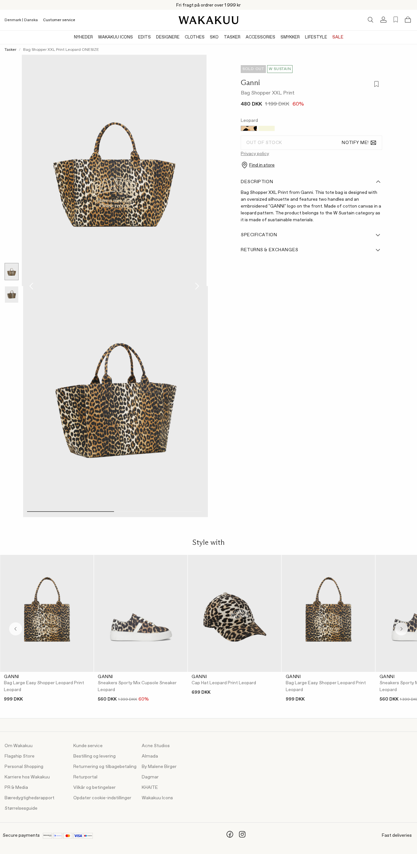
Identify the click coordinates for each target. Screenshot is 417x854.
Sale (337, 37)
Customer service (59, 20)
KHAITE (150, 787)
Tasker (232, 37)
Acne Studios (156, 746)
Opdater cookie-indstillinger (102, 798)
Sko (214, 37)
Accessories (260, 37)
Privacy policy (255, 154)
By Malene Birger (159, 767)
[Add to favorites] (375, 84)
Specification (259, 235)
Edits (144, 37)
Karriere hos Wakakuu (27, 777)
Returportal (85, 777)
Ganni (250, 82)
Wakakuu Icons (115, 37)
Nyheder (83, 37)
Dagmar (150, 777)
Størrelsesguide (21, 808)
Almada (150, 756)
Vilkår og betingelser (94, 787)
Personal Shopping (24, 767)
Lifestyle (316, 37)
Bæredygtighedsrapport (29, 798)
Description (257, 182)
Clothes (195, 37)
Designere (168, 37)
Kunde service (88, 746)
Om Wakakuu (19, 746)
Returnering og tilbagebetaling (105, 767)
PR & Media (16, 787)
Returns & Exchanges (269, 250)
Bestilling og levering (94, 756)
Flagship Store (20, 756)
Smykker (290, 37)
